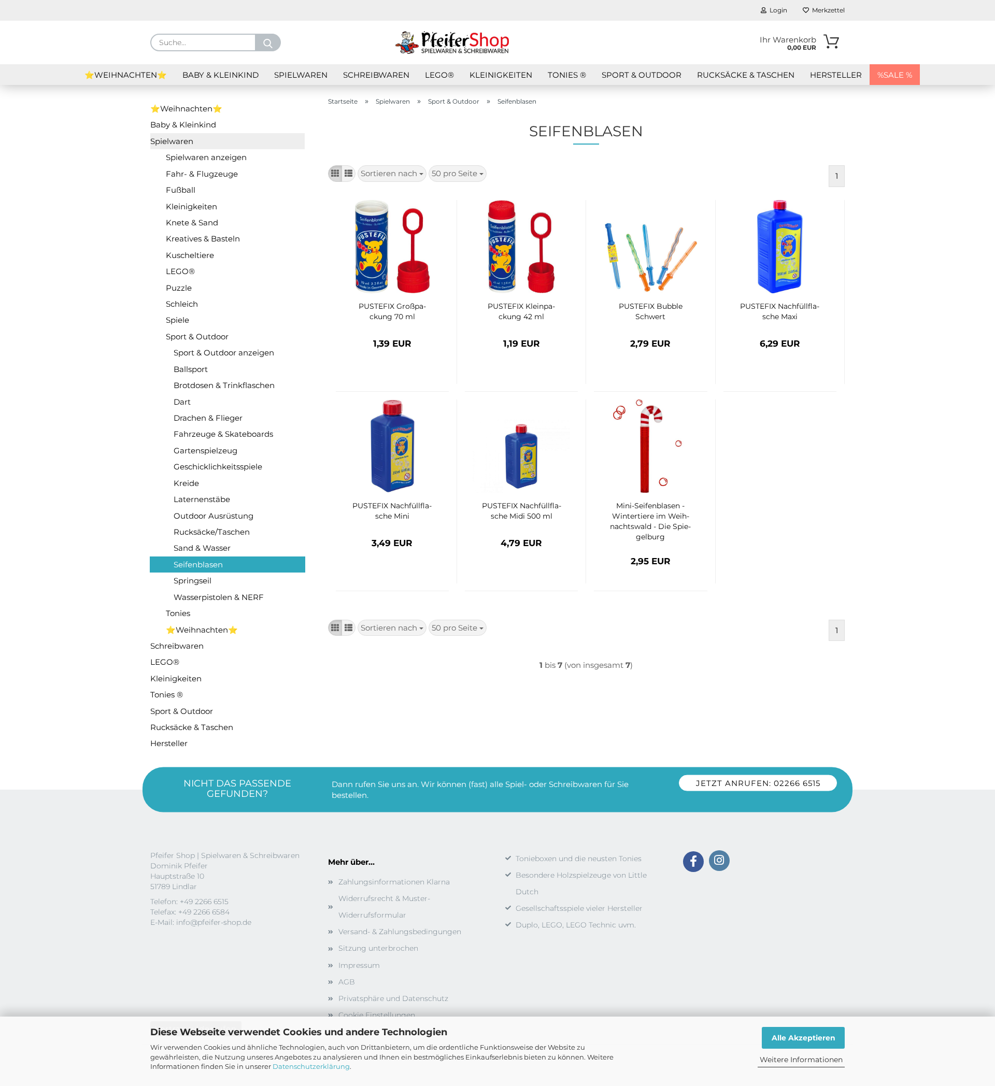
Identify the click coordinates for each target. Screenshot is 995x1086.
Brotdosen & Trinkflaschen (224, 385)
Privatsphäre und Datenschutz (393, 998)
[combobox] (392, 173)
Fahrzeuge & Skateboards (223, 434)
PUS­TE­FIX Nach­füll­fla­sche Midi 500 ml (521, 511)
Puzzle (179, 288)
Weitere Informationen (801, 1059)
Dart (182, 402)
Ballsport (191, 369)
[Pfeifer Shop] (452, 42)
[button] (335, 173)
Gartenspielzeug (205, 450)
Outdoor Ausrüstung (213, 516)
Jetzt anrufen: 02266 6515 (758, 783)
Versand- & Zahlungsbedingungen (399, 931)
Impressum (359, 965)
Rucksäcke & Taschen (745, 75)
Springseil (192, 580)
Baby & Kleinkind (220, 75)
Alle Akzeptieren (803, 1037)
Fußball (180, 190)
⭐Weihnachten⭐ (125, 75)
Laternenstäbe (202, 499)
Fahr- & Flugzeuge (202, 174)
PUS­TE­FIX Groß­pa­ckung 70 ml (392, 311)
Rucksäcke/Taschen (212, 532)
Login (776, 10)
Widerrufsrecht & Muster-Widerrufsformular (384, 907)
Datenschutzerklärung (311, 1066)
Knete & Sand (192, 222)
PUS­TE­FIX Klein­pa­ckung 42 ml (521, 311)
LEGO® (439, 75)
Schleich (182, 304)
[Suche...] (268, 42)
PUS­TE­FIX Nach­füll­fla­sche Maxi (779, 311)
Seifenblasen (198, 564)
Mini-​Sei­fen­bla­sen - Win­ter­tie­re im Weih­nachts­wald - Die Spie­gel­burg (650, 521)
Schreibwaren (376, 75)
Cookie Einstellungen (376, 1015)
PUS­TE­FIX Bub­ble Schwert (651, 311)
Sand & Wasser (202, 548)
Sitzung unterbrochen (378, 948)
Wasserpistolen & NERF (219, 597)
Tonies (178, 613)
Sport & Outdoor (641, 75)
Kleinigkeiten (501, 75)
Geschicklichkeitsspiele (218, 466)
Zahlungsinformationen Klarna (394, 882)
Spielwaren (301, 75)
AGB (346, 982)
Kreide (186, 483)
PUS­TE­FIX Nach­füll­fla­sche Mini (392, 511)
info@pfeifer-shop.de (213, 922)
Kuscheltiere (190, 255)
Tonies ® (567, 75)
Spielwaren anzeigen (206, 157)
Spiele (177, 320)
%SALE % (894, 75)
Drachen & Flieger (208, 418)
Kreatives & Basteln (203, 239)
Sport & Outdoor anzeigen (224, 353)
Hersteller (836, 75)
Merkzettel (827, 10)
